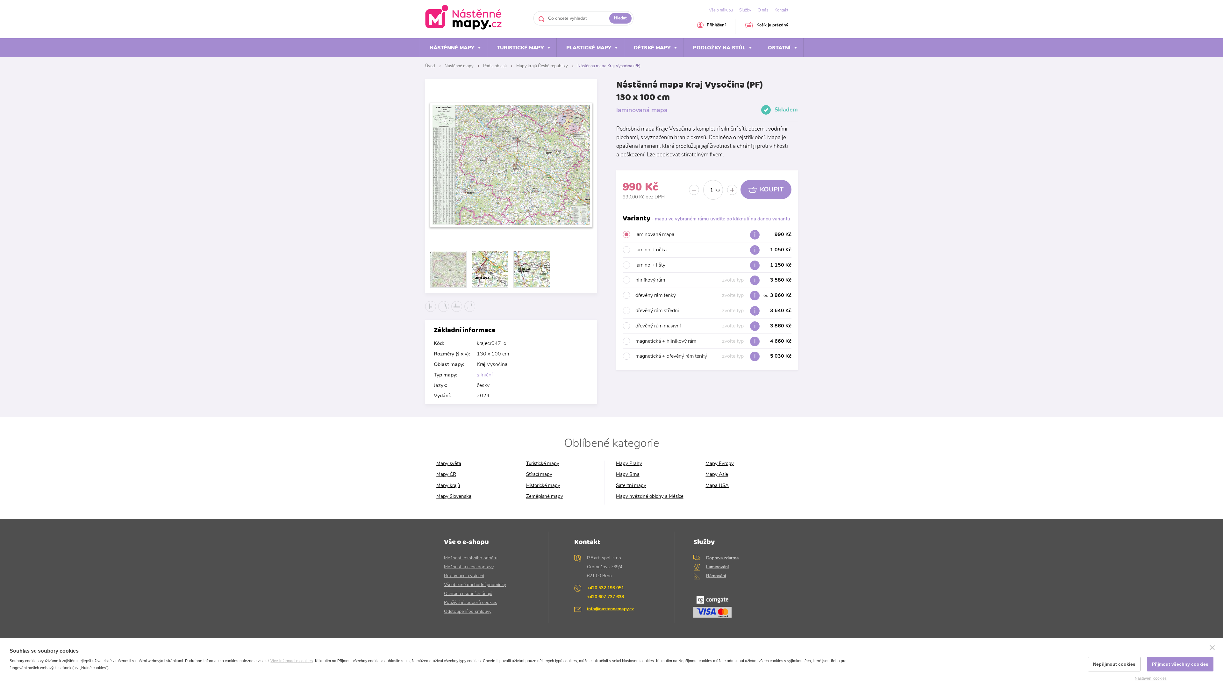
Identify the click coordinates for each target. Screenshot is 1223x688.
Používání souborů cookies (470, 602)
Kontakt (781, 10)
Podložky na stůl (719, 47)
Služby (745, 10)
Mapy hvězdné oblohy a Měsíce (649, 496)
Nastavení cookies (1151, 678)
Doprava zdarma (722, 558)
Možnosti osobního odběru (470, 558)
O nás (763, 10)
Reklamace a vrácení (464, 576)
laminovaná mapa (713, 234)
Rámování (716, 576)
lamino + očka (713, 249)
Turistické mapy (520, 47)
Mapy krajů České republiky (542, 66)
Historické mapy (543, 486)
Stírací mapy (539, 474)
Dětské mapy (652, 47)
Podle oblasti (495, 66)
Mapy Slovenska (453, 496)
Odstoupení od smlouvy (467, 611)
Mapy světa (448, 464)
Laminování (717, 567)
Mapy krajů (448, 486)
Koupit (771, 189)
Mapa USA (717, 486)
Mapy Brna (628, 474)
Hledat (620, 18)
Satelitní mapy (631, 486)
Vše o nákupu (721, 10)
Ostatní (779, 47)
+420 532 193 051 (605, 588)
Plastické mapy (588, 47)
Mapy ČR (446, 474)
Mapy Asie (716, 474)
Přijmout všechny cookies (1180, 664)
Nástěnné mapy (452, 47)
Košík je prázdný (772, 25)
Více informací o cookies (291, 661)
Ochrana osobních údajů (468, 594)
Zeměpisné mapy (544, 496)
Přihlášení (716, 25)
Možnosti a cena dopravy (469, 567)
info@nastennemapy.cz (610, 609)
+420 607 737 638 (605, 597)
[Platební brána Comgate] (736, 608)
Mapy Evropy (719, 464)
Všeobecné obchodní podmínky (475, 585)
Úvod (430, 66)
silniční (485, 374)
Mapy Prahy (629, 464)
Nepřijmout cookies (1114, 664)
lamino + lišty (713, 265)
